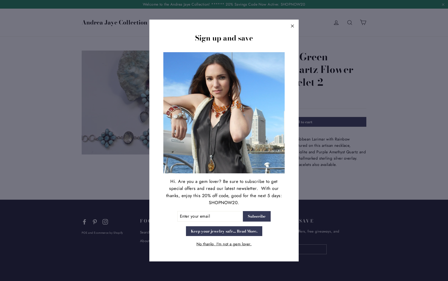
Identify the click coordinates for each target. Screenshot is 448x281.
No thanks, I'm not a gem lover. (224, 244)
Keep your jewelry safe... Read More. (224, 231)
